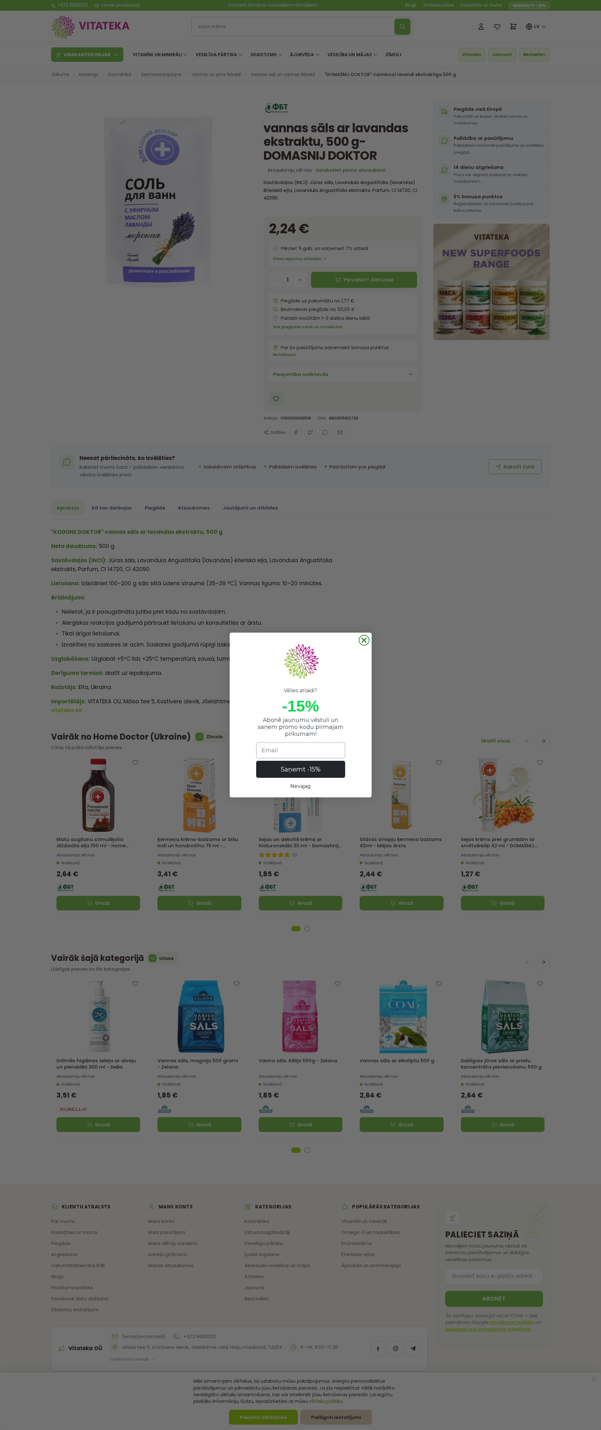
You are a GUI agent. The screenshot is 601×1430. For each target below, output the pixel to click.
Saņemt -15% (300, 769)
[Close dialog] (364, 640)
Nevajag (300, 786)
